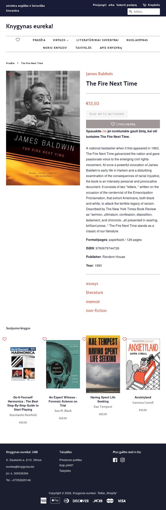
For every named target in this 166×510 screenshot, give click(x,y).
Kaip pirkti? (66, 465)
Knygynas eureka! (29, 26)
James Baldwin (99, 73)
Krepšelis (154, 5)
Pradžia (10, 63)
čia (104, 131)
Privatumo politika (70, 460)
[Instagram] (122, 461)
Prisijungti (99, 5)
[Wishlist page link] (18, 40)
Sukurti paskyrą (126, 5)
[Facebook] (115, 461)
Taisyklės (65, 471)
